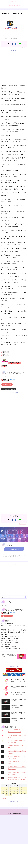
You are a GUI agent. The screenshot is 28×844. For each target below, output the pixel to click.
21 (24, 791)
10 (10, 789)
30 (6, 794)
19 (17, 791)
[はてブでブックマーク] (16, 44)
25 (14, 793)
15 (3, 791)
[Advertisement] (14, 65)
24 (10, 793)
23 (6, 793)
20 (21, 791)
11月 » (5, 798)
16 (6, 791)
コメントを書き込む (14, 549)
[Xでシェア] (8, 44)
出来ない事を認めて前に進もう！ (9, 389)
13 (21, 789)
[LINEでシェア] (20, 44)
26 (17, 793)
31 (10, 794)
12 (17, 789)
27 (21, 793)
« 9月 (2, 798)
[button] (25, 597)
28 (24, 793)
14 (24, 789)
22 (3, 793)
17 (10, 791)
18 (14, 791)
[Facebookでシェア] (12, 44)
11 (14, 789)
